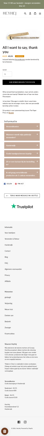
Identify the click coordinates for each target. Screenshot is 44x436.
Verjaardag (8, 303)
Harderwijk (10, 145)
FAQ (6, 263)
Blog (6, 257)
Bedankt (8, 321)
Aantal (5, 70)
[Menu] (40, 13)
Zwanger (8, 328)
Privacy (7, 275)
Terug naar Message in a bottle (24, 196)
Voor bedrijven (10, 233)
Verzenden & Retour (12, 239)
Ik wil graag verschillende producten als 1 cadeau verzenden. (20, 173)
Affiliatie (8, 281)
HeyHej (18, 428)
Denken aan (9, 315)
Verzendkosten (20, 59)
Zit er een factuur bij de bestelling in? (20, 163)
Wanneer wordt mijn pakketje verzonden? (18, 135)
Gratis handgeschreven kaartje (19, 153)
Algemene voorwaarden (13, 269)
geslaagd (8, 297)
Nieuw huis (9, 309)
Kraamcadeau (10, 334)
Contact (7, 251)
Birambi (11, 113)
